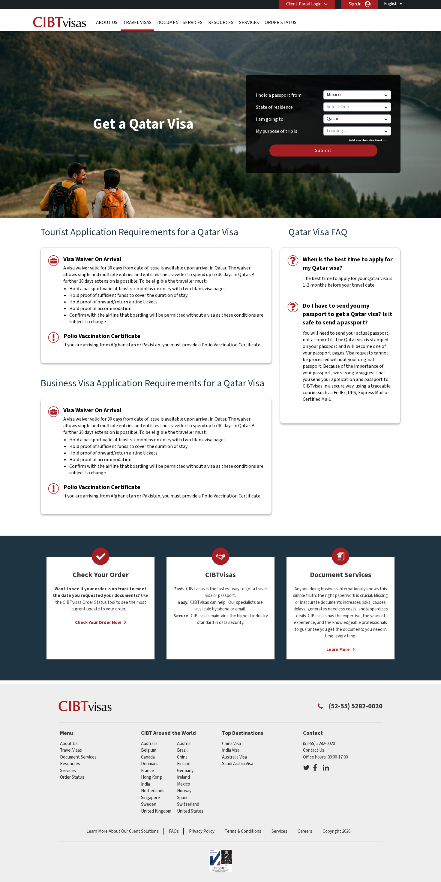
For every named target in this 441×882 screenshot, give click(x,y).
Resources (220, 22)
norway (184, 791)
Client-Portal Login (304, 4)
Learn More (338, 649)
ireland (183, 777)
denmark (149, 764)
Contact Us (313, 750)
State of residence (274, 107)
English (391, 4)
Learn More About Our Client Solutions (122, 831)
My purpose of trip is (276, 129)
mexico (183, 784)
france (147, 771)
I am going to (270, 119)
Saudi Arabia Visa (237, 764)
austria (183, 744)
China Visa (231, 744)
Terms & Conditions (243, 831)
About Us (106, 22)
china (182, 757)
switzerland (188, 804)
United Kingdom (156, 811)
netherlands (152, 791)
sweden (148, 804)
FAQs (174, 831)
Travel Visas (137, 22)
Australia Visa (234, 757)
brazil (182, 750)
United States (190, 811)
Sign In (355, 4)
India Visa (230, 750)
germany (185, 771)
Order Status (280, 22)
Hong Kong (151, 777)
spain (182, 798)
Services (249, 22)
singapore (150, 798)
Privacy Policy (201, 831)
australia (149, 744)
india (145, 784)
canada (148, 757)
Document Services (179, 22)
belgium (148, 750)
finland (183, 764)
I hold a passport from (279, 95)
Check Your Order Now (98, 622)
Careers (305, 831)
